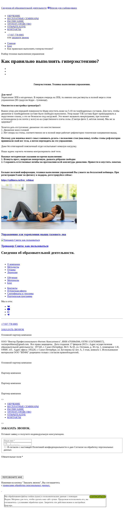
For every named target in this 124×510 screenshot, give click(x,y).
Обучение (12, 277)
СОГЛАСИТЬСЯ (97, 497)
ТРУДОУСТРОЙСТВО (19, 24)
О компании (13, 264)
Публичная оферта (16, 291)
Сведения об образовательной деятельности (24, 8)
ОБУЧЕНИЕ (13, 15)
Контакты (12, 288)
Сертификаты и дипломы (20, 293)
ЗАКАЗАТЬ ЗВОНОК (12, 329)
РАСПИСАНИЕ (15, 21)
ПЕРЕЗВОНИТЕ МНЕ (12, 477)
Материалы (13, 280)
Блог (9, 46)
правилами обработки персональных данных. (26, 485)
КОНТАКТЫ (14, 29)
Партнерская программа (19, 296)
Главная (11, 43)
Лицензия (12, 272)
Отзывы (11, 269)
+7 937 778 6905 (9, 324)
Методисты (13, 267)
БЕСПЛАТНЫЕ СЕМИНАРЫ (23, 18)
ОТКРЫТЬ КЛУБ (16, 26)
